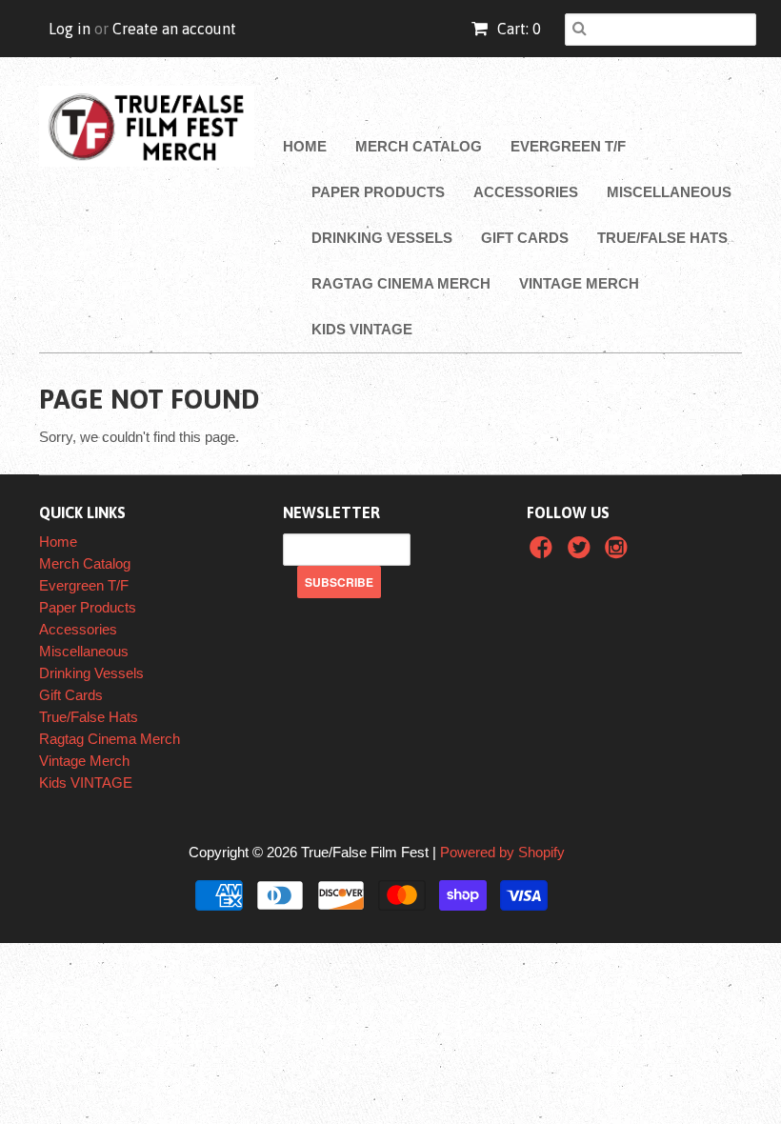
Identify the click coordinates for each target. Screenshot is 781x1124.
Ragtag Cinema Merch (401, 283)
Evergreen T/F (568, 146)
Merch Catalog (418, 146)
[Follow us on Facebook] (544, 553)
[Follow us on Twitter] (582, 553)
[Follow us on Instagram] (619, 553)
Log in (69, 28)
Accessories (525, 192)
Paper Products (378, 192)
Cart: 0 (517, 28)
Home (305, 146)
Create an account (174, 28)
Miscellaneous (669, 192)
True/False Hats (662, 238)
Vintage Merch (579, 283)
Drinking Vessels (381, 238)
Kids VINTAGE (361, 329)
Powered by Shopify (502, 852)
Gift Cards (525, 238)
